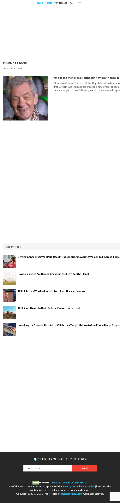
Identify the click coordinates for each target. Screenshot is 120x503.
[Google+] (70, 458)
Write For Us (81, 482)
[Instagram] (74, 458)
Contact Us (67, 482)
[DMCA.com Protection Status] (41, 482)
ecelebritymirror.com (71, 493)
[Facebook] (67, 458)
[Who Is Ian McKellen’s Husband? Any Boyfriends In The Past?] (25, 98)
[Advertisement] (67, 33)
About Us (55, 482)
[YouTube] (82, 458)
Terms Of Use (68, 486)
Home (5, 68)
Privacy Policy (87, 486)
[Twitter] (78, 458)
